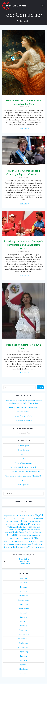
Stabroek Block (26, 544)
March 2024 (23, 669)
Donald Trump (29, 524)
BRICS (21, 519)
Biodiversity (7, 519)
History (38, 535)
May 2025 (23, 621)
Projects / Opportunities (23, 463)
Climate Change (19, 521)
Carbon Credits (28, 519)
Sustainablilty (11, 547)
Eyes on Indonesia (24, 564)
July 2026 (23, 578)
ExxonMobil (8, 532)
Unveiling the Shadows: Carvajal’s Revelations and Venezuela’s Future (23, 245)
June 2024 (23, 656)
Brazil (14, 518)
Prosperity (29, 541)
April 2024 (23, 665)
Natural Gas (20, 542)
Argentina (8, 515)
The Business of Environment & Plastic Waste (24, 472)
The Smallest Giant (23, 412)
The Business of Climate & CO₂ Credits (23, 467)
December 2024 (23, 634)
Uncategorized (23, 484)
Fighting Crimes (18, 532)
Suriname (37, 544)
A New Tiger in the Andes (23, 416)
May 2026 (23, 587)
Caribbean (38, 518)
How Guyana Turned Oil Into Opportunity (23, 407)
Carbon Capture (23, 446)
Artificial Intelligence (23, 515)
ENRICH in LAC (34, 527)
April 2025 (23, 626)
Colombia (31, 521)
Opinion (23, 459)
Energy (23, 454)
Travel (21, 547)
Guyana (13, 534)
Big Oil (39, 515)
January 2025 (23, 630)
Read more (23, 129)
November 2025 (23, 608)
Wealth (42, 547)
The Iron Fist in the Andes (23, 420)
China (8, 521)
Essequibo (22, 529)
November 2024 (23, 639)
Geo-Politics (29, 532)
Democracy (9, 524)
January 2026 (23, 604)
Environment (12, 529)
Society (18, 545)
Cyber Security (23, 450)
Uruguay (25, 547)
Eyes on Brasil (24, 561)
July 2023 (23, 673)
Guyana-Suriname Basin (27, 535)
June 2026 (23, 583)
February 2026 (23, 600)
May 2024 (23, 660)
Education (19, 527)
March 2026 (23, 595)
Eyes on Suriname (24, 559)
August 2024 (23, 652)
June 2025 (23, 617)
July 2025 (23, 613)
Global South (38, 532)
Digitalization (16, 524)
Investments (16, 538)
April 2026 (23, 591)
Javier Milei (27, 538)
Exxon (38, 530)
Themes (23, 480)
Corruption (37, 521)
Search (40, 387)
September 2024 (23, 647)
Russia (36, 542)
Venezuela (33, 547)
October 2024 (23, 643)
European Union (32, 530)
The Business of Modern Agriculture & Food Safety (23, 476)
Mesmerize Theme (23, 694)
